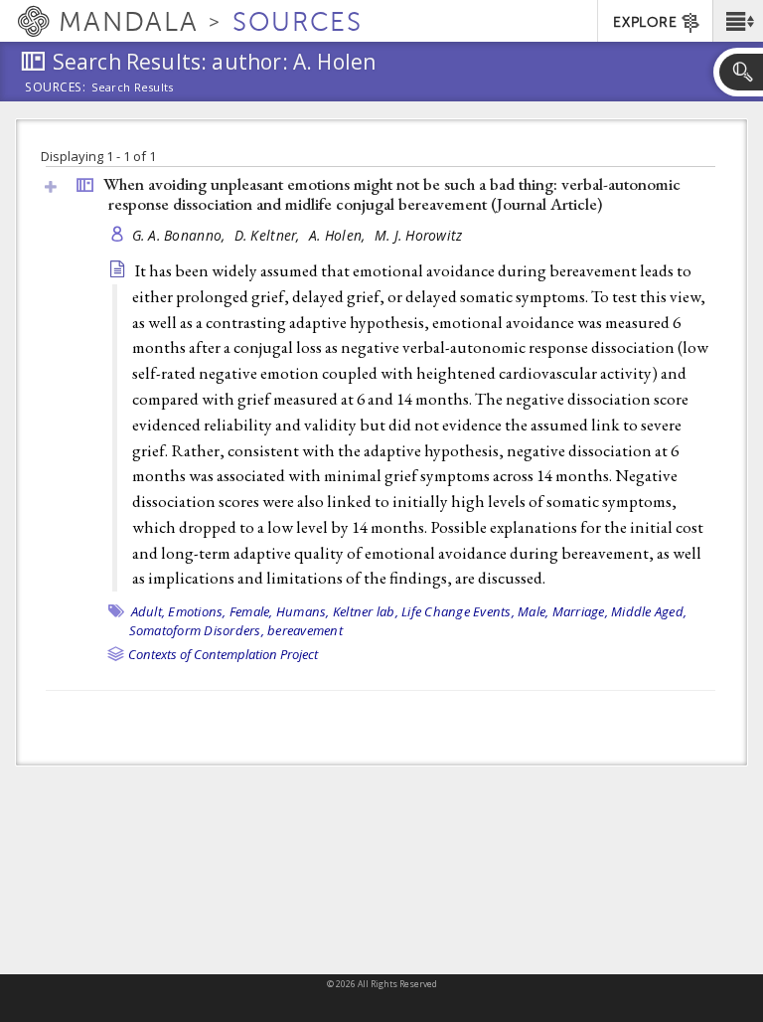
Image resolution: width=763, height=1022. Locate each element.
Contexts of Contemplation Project (223, 654)
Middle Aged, (649, 611)
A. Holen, (339, 235)
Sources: (55, 88)
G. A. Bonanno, (180, 235)
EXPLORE (645, 22)
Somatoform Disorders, (196, 630)
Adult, (148, 611)
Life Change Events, (458, 611)
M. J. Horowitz (419, 235)
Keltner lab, (365, 611)
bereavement (305, 630)
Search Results (132, 87)
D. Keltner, (269, 235)
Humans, (303, 611)
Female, (251, 611)
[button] (737, 21)
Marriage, (580, 611)
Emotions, (197, 611)
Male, (533, 611)
